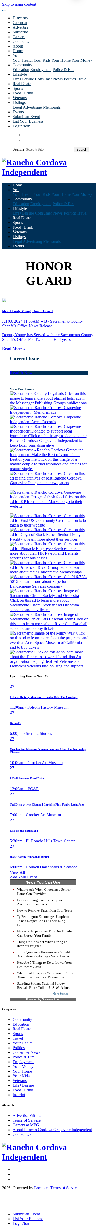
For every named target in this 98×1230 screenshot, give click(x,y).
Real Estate (22, 83)
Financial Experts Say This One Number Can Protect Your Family (45, 933)
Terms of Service (27, 1120)
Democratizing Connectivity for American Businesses (39, 902)
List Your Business (28, 121)
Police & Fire (63, 69)
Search (18, 149)
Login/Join (21, 126)
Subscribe (21, 32)
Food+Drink (23, 93)
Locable (41, 1188)
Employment (40, 69)
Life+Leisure (23, 79)
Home (18, 51)
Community (22, 1019)
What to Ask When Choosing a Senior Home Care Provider (43, 892)
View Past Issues (22, 389)
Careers (19, 36)
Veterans (20, 98)
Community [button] (22, 65)
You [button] (16, 55)
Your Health (23, 60)
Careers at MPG (26, 1125)
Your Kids (41, 60)
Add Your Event (23, 877)
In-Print (19, 1094)
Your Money (81, 60)
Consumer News (49, 79)
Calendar (20, 22)
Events (18, 112)
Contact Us (22, 41)
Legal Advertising (27, 107)
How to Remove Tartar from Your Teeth (44, 910)
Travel (82, 79)
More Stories (60, 993)
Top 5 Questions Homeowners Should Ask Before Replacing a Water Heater (43, 954)
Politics (70, 79)
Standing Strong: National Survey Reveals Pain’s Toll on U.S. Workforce (43, 985)
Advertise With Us (28, 1115)
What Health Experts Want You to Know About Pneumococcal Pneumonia (45, 975)
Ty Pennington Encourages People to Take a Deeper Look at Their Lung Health (43, 921)
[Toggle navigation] (4, 10)
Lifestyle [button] (20, 74)
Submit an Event (26, 116)
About (18, 46)
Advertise (20, 27)
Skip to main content (19, 4)
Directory (20, 18)
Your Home (61, 60)
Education (21, 69)
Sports (18, 88)
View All (17, 872)
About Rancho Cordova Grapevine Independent (52, 1129)
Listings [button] (19, 102)
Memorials (52, 107)
